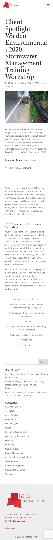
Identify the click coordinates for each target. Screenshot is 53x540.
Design (8, 427)
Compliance (10, 419)
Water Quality (11, 461)
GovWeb (9, 440)
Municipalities (11, 449)
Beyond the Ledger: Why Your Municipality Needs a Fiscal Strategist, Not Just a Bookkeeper (24, 384)
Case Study (10, 411)
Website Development (15, 465)
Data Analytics (11, 423)
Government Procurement (17, 436)
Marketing (10, 444)
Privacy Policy (11, 528)
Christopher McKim (17, 83)
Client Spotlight (12, 415)
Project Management (14, 453)
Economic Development (16, 432)
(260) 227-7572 (18, 521)
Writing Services (12, 474)
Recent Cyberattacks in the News (20, 457)
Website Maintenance (15, 470)
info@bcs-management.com (18, 517)
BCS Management (13, 406)
